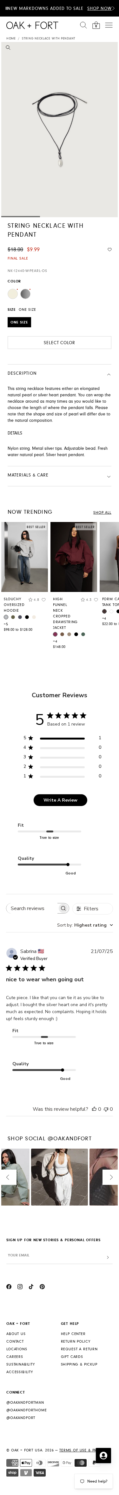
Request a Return (79, 1349)
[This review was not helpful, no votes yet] (106, 1109)
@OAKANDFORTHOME (26, 1410)
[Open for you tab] (103, 1455)
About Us (16, 1334)
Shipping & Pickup (79, 1364)
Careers (14, 1357)
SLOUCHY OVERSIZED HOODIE (14, 605)
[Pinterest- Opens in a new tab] (42, 1287)
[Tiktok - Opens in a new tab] (31, 1287)
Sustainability (20, 1364)
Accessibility (19, 1372)
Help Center (73, 1334)
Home (11, 38)
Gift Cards (72, 1357)
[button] (113, 8)
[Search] (83, 25)
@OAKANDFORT (20, 1418)
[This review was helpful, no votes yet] (94, 1109)
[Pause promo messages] (7, 8)
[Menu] (108, 25)
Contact (15, 1341)
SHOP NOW (99, 8)
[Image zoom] (8, 48)
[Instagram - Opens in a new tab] (20, 1287)
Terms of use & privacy (83, 1450)
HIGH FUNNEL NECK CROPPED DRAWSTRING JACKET (65, 613)
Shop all (102, 513)
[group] (24, 578)
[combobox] (85, 925)
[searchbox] (32, 908)
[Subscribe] (108, 1257)
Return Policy (75, 1341)
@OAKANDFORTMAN (25, 1403)
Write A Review (60, 800)
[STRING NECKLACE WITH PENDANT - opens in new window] (59, 129)
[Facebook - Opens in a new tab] (8, 1287)
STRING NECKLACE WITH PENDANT (48, 38)
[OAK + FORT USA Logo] (32, 25)
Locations (16, 1349)
